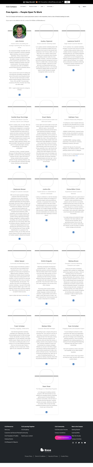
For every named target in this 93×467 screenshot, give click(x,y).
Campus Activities (76, 439)
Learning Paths (76, 432)
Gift (67, 2)
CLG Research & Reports (11, 442)
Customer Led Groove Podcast (13, 432)
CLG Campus (11, 7)
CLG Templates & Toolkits (11, 436)
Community (24, 432)
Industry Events (9, 439)
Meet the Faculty (76, 436)
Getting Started (76, 429)
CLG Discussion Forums (61, 429)
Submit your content (27, 436)
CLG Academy (25, 429)
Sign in (84, 6)
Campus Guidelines (60, 432)
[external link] (73, 442)
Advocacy (7, 429)
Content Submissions (63, 437)
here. (77, 155)
